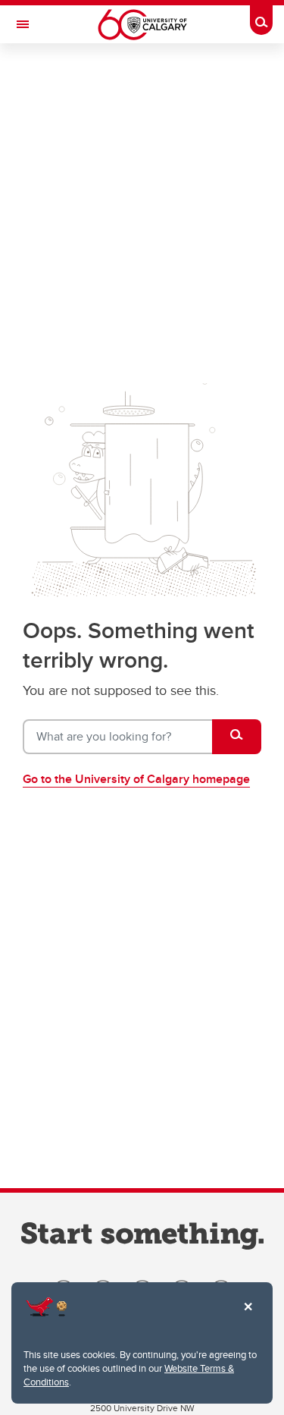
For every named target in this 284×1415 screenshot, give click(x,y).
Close (248, 1317)
